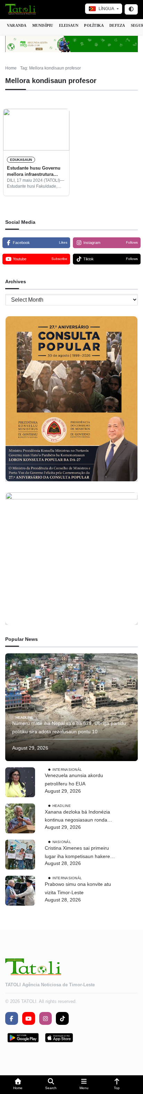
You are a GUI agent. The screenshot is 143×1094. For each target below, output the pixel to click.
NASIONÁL (61, 842)
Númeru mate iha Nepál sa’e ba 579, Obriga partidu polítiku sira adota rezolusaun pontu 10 (69, 727)
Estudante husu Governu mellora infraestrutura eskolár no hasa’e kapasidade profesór (33, 171)
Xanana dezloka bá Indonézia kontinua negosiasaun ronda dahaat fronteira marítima (77, 817)
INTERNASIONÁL (67, 769)
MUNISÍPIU (42, 25)
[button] (18, 1084)
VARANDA (17, 25)
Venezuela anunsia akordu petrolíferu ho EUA (74, 779)
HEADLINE (24, 717)
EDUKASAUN (21, 160)
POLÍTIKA (94, 25)
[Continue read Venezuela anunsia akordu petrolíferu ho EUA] (20, 782)
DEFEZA (117, 25)
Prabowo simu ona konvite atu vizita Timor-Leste (78, 888)
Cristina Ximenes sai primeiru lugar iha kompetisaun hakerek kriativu (78, 853)
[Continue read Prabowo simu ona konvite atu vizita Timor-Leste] (20, 891)
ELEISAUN (69, 25)
